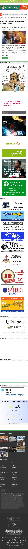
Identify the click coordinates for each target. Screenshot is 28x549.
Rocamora (10, 495)
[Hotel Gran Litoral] (12, 304)
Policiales (12, 29)
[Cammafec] (12, 236)
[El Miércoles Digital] (14, 7)
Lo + (13, 490)
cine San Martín (16, 507)
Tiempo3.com (16, 423)
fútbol (19, 503)
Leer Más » (5, 58)
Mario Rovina (14, 497)
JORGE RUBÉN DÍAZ (17, 495)
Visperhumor (15, 486)
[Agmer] (12, 260)
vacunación (4, 497)
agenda (8, 497)
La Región (14, 474)
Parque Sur (11, 499)
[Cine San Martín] (12, 246)
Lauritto (9, 503)
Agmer (22, 493)
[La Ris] (12, 276)
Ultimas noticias (15, 484)
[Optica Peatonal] (12, 205)
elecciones (4, 505)
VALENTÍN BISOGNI (20, 505)
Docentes (14, 503)
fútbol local (9, 507)
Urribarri (20, 501)
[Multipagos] (12, 215)
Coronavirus (4, 495)
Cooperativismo (3, 470)
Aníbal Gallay (20, 497)
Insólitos (14, 467)
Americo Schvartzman (6, 493)
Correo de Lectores (4, 472)
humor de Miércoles (6, 501)
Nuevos (8, 490)
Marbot (16, 501)
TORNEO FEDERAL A (11, 505)
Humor (13, 465)
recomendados (5, 499)
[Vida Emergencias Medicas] (12, 290)
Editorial (2, 479)
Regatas (23, 503)
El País (1, 482)
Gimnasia (13, 493)
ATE (15, 499)
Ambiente (2, 462)
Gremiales (14, 462)
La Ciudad (14, 470)
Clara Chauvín (4, 503)
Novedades (14, 477)
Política (13, 482)
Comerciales (3, 467)
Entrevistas (2, 484)
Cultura (2, 474)
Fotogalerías (3, 486)
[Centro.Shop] (12, 226)
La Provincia (14, 472)
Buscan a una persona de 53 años (13, 27)
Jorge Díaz (19, 499)
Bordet (12, 501)
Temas (3, 490)
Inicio (1, 17)
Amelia (1, 465)
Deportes (2, 477)
